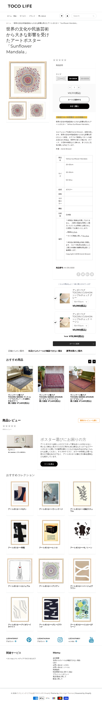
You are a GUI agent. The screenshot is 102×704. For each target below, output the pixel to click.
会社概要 (56, 658)
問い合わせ (42, 16)
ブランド (32, 16)
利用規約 (56, 670)
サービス (23, 16)
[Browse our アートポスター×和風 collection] (20, 532)
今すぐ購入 (74, 106)
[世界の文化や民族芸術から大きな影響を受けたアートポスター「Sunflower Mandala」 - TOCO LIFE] (27, 80)
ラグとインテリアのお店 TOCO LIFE (30, 693)
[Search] (93, 16)
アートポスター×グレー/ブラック (50, 626)
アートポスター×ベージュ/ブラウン (81, 587)
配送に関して (58, 679)
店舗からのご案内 (16, 351)
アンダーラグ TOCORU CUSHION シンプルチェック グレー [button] (82, 294)
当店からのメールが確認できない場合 (45, 351)
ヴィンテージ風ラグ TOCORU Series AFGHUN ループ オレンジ (50, 397)
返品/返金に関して (59, 676)
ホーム (9, 16)
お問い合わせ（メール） (62, 667)
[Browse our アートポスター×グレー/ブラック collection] (51, 609)
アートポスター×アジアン (49, 586)
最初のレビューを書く (89, 420)
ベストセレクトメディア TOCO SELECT (21, 659)
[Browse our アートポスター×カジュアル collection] (19, 571)
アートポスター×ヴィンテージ (51, 509)
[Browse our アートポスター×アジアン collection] (51, 571)
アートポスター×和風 (16, 547)
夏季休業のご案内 (74, 351)
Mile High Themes (66, 693)
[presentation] (89, 361)
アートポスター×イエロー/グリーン (81, 626)
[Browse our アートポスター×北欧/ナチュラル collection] (82, 494)
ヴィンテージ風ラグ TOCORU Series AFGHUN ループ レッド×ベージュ (19, 397)
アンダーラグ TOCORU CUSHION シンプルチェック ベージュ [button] (82, 318)
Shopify (47, 693)
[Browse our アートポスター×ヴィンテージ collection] (51, 494)
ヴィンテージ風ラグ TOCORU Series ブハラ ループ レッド (81, 397)
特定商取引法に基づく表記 (62, 672)
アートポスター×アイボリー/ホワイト (19, 626)
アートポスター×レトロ (48, 547)
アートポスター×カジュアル (19, 586)
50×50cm (85, 79)
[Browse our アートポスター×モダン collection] (20, 494)
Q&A (54, 663)
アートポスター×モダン (17, 509)
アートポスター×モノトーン (81, 547)
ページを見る (49, 464)
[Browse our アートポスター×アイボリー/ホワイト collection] (20, 609)
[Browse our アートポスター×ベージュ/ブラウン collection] (82, 571)
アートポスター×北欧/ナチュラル (81, 510)
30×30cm (73, 79)
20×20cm (61, 79)
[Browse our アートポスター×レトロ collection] (51, 532)
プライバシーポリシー (61, 674)
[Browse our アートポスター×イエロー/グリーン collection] (82, 609)
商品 (14, 16)
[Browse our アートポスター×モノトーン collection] (82, 532)
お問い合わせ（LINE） (61, 665)
